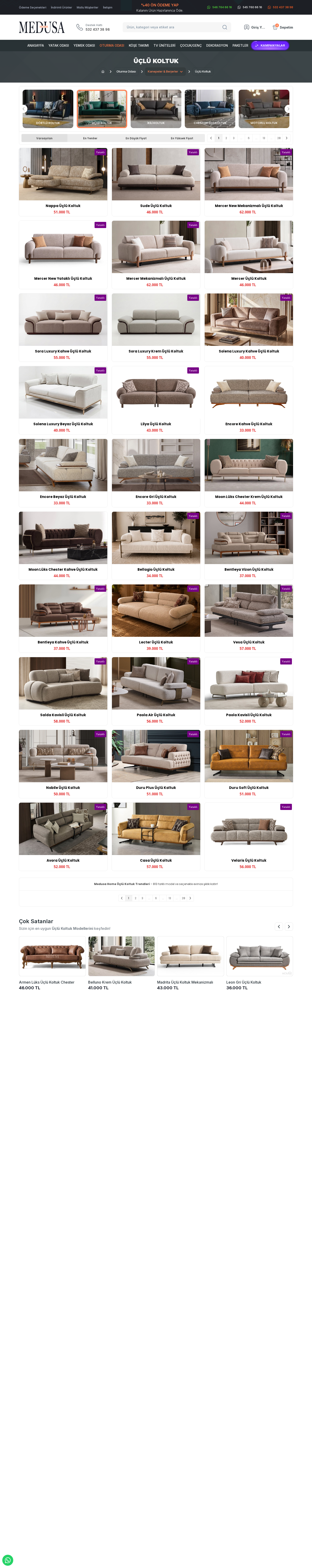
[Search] (225, 27)
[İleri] (286, 138)
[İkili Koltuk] (156, 109)
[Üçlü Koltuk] (102, 109)
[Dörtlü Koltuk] (48, 109)
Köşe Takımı (139, 45)
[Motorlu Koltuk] (264, 109)
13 (264, 138)
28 (279, 138)
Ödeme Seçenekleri (32, 7)
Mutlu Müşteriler (87, 7)
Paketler (240, 45)
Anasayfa (35, 45)
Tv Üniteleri (164, 45)
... (241, 138)
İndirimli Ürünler (61, 7)
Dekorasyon (217, 45)
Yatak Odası (58, 45)
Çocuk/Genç (191, 45)
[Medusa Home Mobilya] (42, 27)
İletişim (107, 7)
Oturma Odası (112, 45)
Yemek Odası (84, 45)
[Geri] (211, 138)
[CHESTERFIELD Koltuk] (210, 109)
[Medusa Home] (103, 71)
